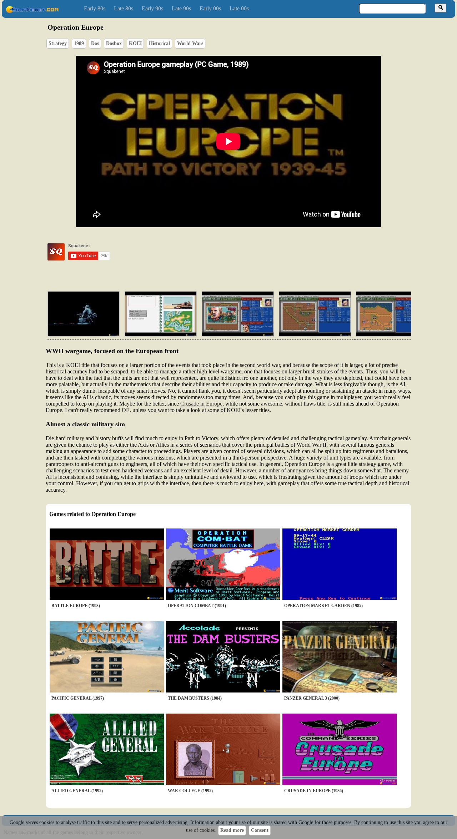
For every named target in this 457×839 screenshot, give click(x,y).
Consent (259, 830)
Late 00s (239, 8)
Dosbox (114, 43)
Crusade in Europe (201, 404)
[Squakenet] (32, 11)
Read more (232, 830)
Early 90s (152, 8)
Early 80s (94, 8)
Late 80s (123, 8)
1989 (79, 43)
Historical (159, 43)
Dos (95, 43)
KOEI (135, 43)
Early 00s (210, 8)
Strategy (58, 43)
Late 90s (181, 8)
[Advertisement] (249, 252)
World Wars (190, 43)
